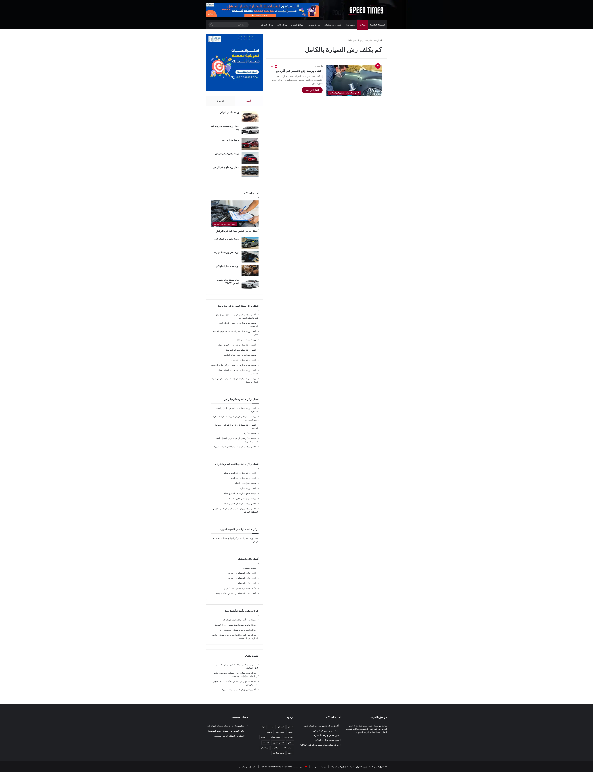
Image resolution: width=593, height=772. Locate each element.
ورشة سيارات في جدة (246, 339)
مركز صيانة (288, 748)
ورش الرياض (267, 24)
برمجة (271, 727)
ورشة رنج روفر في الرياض (227, 153)
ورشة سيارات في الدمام (245, 483)
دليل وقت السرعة (338, 766)
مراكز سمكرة (313, 24)
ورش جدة (350, 24)
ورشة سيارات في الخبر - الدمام (242, 498)
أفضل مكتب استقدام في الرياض (242, 573)
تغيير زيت (280, 732)
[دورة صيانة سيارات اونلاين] (250, 270)
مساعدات (276, 748)
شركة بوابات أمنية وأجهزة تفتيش (241, 625)
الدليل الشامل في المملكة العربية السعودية (226, 731)
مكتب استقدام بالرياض (246, 588)
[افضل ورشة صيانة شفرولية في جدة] (250, 130)
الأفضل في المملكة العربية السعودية (229, 736)
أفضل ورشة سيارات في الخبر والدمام (240, 473)
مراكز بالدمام (297, 24)
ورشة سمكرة (250, 433)
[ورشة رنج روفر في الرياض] (250, 158)
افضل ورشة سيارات (247, 446)
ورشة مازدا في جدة (230, 139)
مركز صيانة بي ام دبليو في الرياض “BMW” (319, 745)
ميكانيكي (264, 748)
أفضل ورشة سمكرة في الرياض (242, 408)
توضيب (269, 732)
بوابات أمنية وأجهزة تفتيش (244, 630)
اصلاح (290, 727)
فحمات (266, 742)
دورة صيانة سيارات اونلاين (227, 266)
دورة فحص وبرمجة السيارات (226, 252)
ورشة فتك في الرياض (229, 112)
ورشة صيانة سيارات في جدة (244, 323)
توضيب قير (288, 737)
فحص (290, 742)
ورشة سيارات (278, 753)
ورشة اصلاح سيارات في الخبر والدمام (240, 493)
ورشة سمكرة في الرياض (245, 416)
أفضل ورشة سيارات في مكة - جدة (241, 314)
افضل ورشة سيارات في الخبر (243, 478)
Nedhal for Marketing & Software (276, 766)
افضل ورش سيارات (333, 24)
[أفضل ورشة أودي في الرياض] (250, 171)
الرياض (281, 727)
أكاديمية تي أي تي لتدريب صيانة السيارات (238, 689)
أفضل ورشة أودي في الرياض (226, 167)
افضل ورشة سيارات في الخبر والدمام (240, 503)
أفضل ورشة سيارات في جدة (243, 344)
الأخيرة (220, 100)
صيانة (263, 737)
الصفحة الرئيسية (377, 24)
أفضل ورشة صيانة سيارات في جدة (241, 331)
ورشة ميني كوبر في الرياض (226, 238)
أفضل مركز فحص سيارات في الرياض (237, 230)
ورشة (290, 753)
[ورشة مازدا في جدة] (250, 144)
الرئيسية (376, 40)
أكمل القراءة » (312, 90)
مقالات (363, 24)
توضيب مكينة (275, 737)
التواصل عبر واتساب (247, 766)
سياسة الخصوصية (318, 766)
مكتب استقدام (249, 568)
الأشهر (249, 100)
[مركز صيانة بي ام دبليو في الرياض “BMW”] (250, 284)
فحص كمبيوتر (278, 742)
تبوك (263, 727)
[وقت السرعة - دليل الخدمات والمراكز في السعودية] (367, 10)
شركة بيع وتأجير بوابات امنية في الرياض (239, 619)
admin (317, 66)
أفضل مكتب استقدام (247, 583)
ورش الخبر (282, 24)
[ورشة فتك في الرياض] (250, 116)
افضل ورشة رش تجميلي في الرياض (299, 71)
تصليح (290, 732)
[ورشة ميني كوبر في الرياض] (250, 243)
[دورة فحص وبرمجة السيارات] (250, 256)
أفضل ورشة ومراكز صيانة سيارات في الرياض (226, 725)
